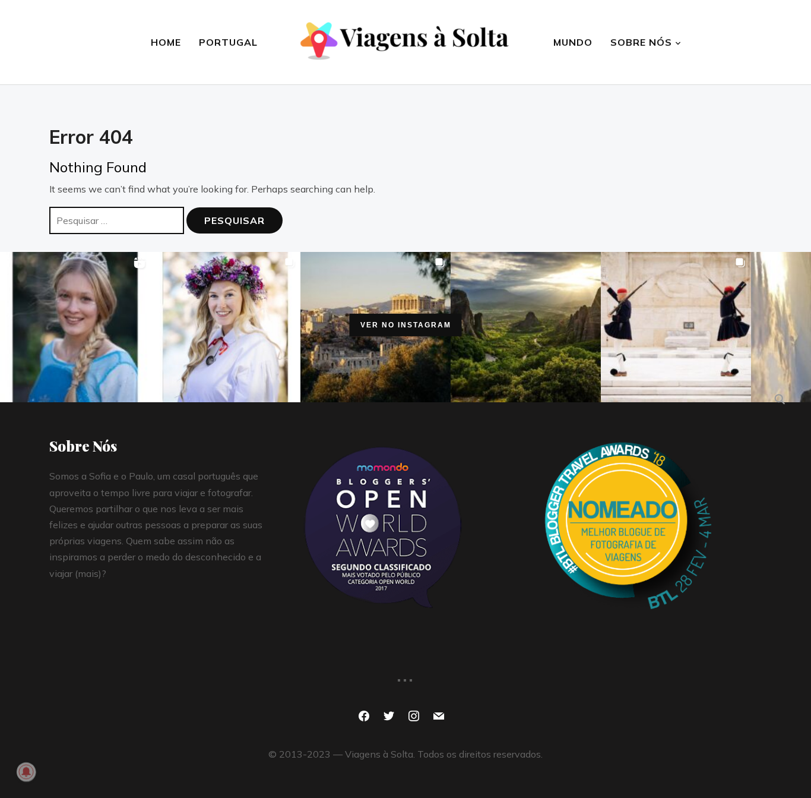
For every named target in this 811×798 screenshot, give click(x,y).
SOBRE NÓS (641, 42)
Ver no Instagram (405, 325)
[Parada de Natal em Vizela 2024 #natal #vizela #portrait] (75, 327)
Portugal (228, 42)
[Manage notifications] (26, 771)
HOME (166, 42)
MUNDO (573, 42)
